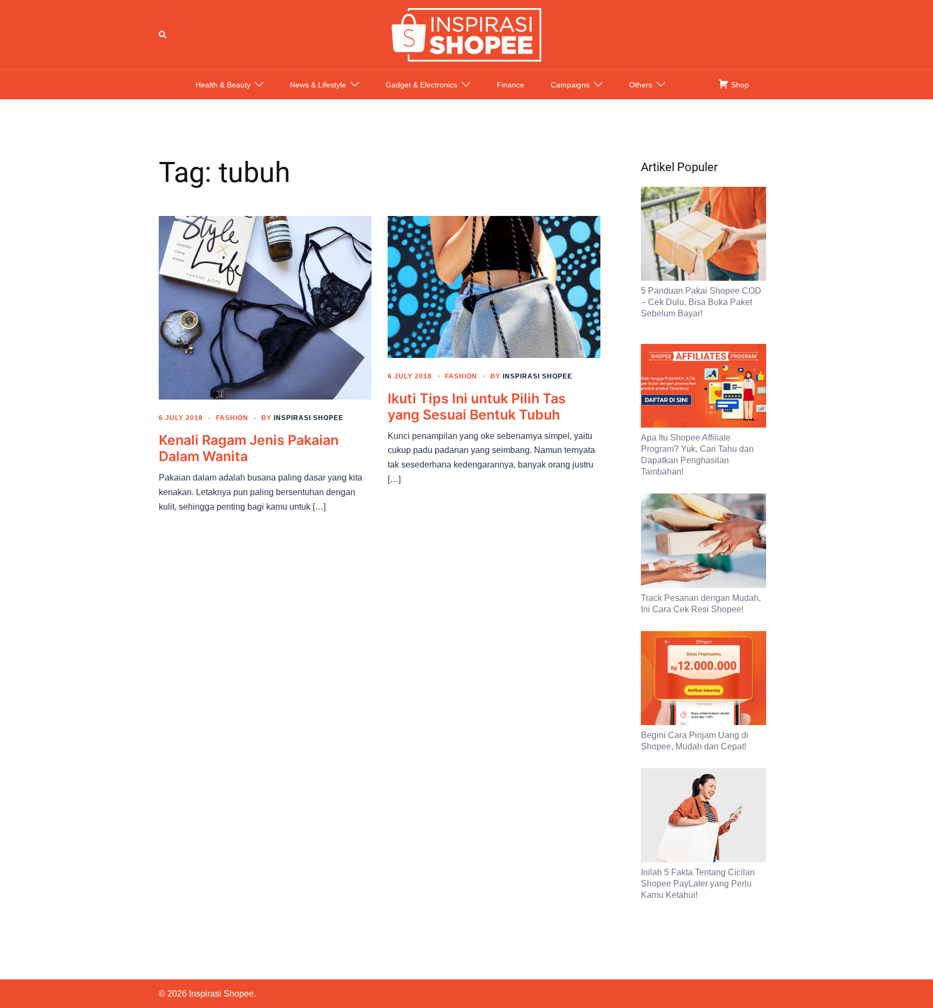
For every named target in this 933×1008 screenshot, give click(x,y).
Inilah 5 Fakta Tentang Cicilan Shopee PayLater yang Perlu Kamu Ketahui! (698, 883)
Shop (739, 84)
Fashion (232, 418)
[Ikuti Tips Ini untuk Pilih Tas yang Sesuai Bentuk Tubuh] (494, 286)
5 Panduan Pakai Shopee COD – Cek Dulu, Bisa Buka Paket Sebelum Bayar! (701, 302)
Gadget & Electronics (421, 84)
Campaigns (570, 84)
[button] (163, 34)
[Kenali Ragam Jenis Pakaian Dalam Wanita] (265, 307)
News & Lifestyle (318, 84)
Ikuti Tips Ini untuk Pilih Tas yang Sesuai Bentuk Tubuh (477, 406)
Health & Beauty (223, 84)
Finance (510, 84)
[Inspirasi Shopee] (466, 34)
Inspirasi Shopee (308, 418)
